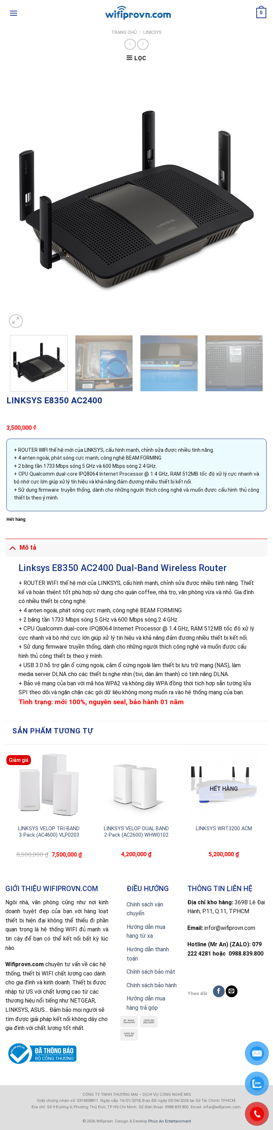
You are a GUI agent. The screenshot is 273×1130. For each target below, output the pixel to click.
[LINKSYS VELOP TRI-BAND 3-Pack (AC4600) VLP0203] (49, 784)
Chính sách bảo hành (152, 985)
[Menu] (13, 13)
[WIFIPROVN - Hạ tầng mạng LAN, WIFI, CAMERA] (136, 13)
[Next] (252, 199)
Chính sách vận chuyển (145, 909)
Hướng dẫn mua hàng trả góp (146, 1003)
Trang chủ (124, 32)
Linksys (152, 32)
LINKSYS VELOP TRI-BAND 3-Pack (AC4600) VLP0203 (49, 832)
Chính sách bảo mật (151, 971)
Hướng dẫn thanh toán (148, 954)
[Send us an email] (231, 991)
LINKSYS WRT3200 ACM (224, 829)
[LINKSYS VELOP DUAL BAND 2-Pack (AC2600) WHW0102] (136, 784)
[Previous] (20, 199)
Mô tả (28, 547)
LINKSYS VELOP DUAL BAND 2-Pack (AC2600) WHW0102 (136, 832)
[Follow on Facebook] (219, 991)
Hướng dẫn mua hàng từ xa (146, 932)
